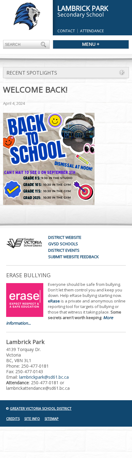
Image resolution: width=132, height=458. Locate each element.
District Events (64, 250)
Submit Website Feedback (73, 256)
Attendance (92, 31)
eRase (54, 301)
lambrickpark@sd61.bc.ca (44, 377)
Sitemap (52, 418)
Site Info (32, 418)
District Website (64, 237)
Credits (13, 418)
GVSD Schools (63, 244)
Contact (66, 31)
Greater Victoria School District (41, 408)
